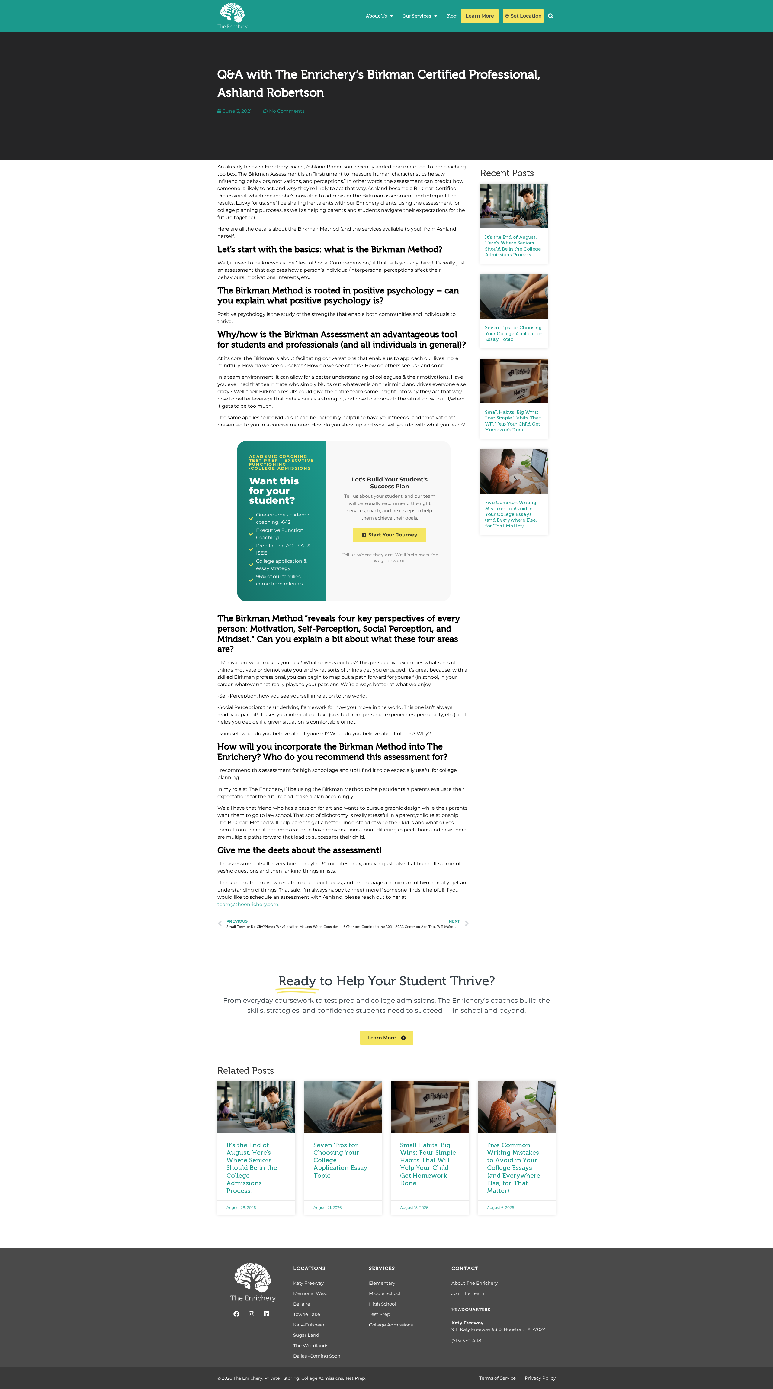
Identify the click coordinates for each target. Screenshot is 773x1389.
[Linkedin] (267, 1314)
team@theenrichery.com (247, 904)
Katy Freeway (467, 1323)
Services (382, 1268)
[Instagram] (251, 1314)
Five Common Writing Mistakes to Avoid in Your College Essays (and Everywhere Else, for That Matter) (511, 514)
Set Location (526, 16)
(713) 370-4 (463, 1340)
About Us (376, 16)
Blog (451, 16)
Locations (309, 1268)
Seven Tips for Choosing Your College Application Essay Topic (514, 333)
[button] (551, 16)
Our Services (416, 16)
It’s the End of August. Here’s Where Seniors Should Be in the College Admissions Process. (513, 245)
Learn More (480, 16)
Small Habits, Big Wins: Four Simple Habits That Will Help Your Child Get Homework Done (513, 420)
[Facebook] (236, 1314)
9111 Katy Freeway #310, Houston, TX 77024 (498, 1329)
